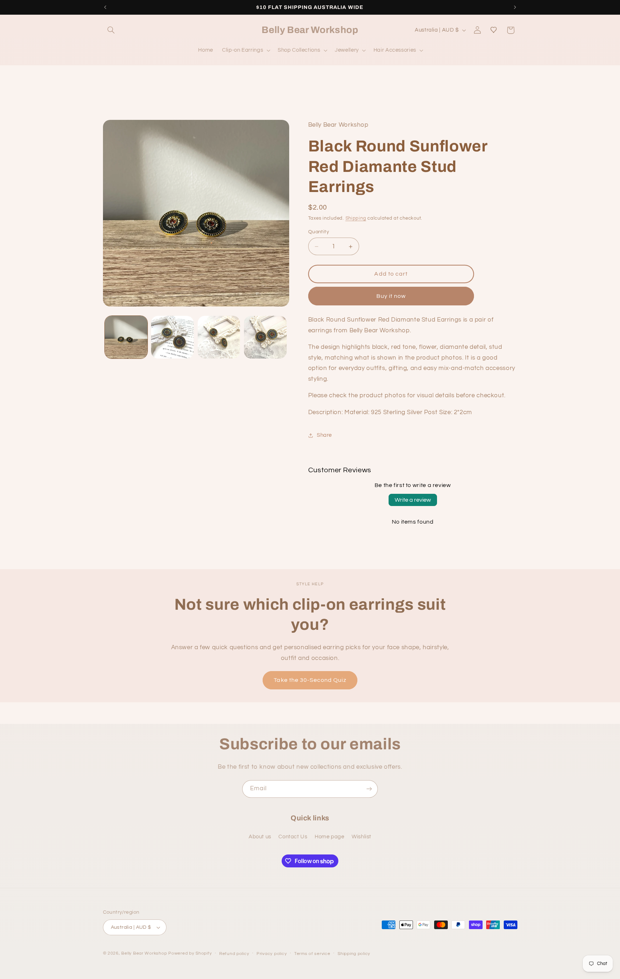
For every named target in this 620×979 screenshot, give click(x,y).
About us (260, 836)
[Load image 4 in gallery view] (265, 337)
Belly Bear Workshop (144, 953)
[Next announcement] (515, 7)
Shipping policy (354, 954)
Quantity (318, 231)
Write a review (413, 500)
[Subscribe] (369, 789)
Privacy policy (272, 954)
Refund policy (234, 954)
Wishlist (361, 836)
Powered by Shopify (190, 953)
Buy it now (391, 296)
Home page (329, 836)
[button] (111, 30)
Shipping (356, 218)
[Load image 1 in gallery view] (126, 337)
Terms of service (312, 954)
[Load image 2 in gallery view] (172, 337)
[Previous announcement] (105, 7)
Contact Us (292, 836)
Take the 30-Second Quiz (310, 680)
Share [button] (324, 435)
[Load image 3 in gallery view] (219, 337)
